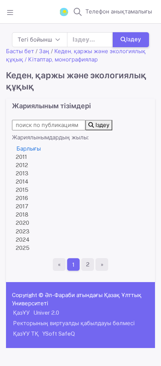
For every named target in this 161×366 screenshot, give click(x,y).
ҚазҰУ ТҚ (26, 333)
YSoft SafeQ (58, 333)
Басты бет (20, 51)
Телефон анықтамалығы (118, 11)
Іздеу (133, 39)
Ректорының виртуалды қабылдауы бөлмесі (74, 323)
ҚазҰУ (21, 312)
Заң (44, 51)
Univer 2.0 (46, 312)
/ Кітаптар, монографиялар (61, 59)
